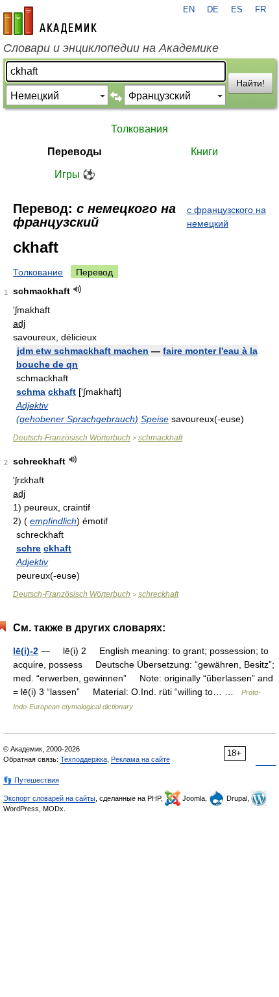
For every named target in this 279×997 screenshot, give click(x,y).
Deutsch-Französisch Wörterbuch (71, 437)
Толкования (139, 128)
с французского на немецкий (226, 217)
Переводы (74, 151)
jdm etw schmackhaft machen (83, 351)
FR (260, 9)
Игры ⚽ (75, 174)
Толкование (38, 272)
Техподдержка (83, 759)
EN (189, 9)
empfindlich (53, 521)
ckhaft (62, 391)
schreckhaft (158, 594)
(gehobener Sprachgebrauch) (77, 419)
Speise (155, 419)
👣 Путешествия (31, 780)
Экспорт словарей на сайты (49, 798)
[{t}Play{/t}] (77, 289)
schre (28, 548)
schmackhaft (160, 437)
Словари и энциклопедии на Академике (111, 48)
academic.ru (50, 20)
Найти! (250, 83)
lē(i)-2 (25, 651)
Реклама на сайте (140, 759)
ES (237, 9)
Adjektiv (32, 405)
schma (30, 391)
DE (213, 9)
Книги (204, 151)
